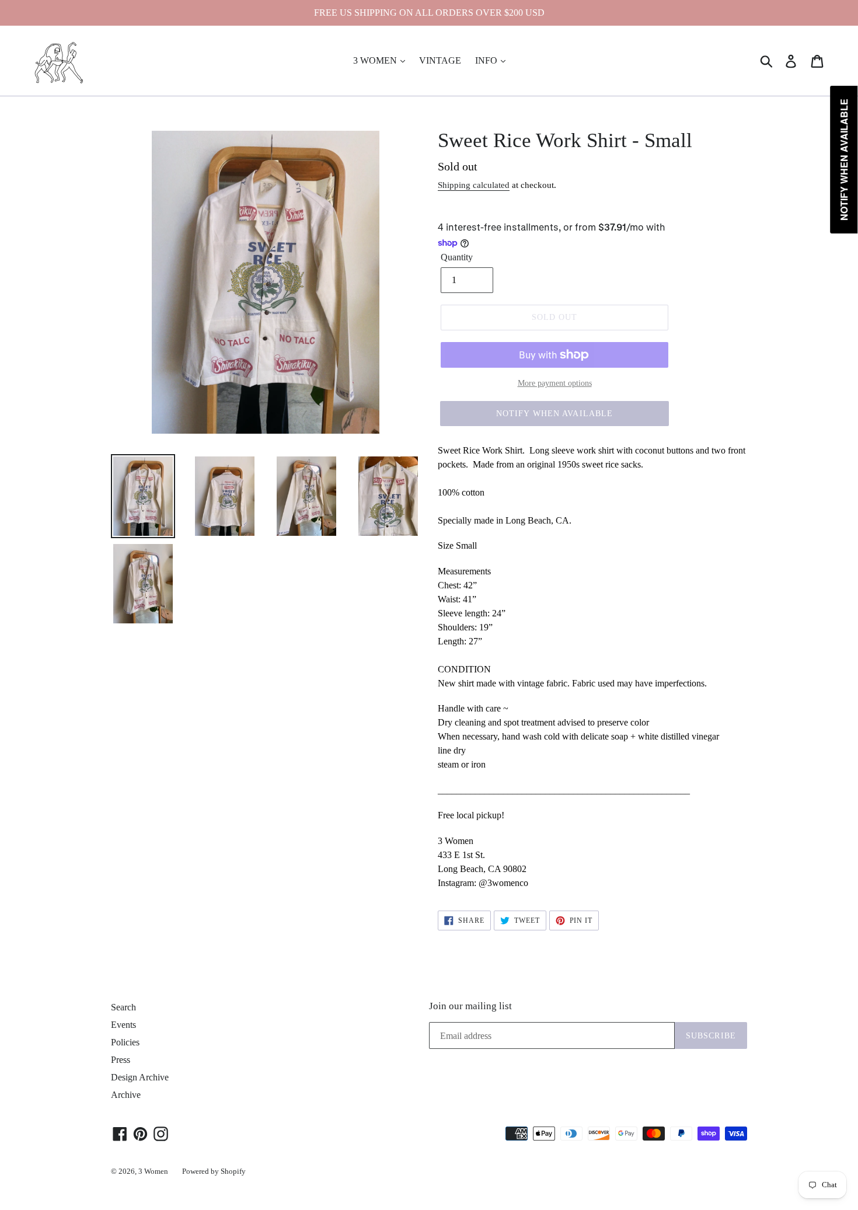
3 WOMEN (376, 60)
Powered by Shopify (214, 1171)
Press (120, 1060)
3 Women (153, 1171)
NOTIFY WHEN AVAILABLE (554, 413)
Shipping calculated (474, 185)
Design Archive (140, 1077)
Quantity (457, 257)
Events (123, 1025)
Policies (125, 1042)
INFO (487, 60)
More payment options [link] (555, 383)
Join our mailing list (470, 1006)
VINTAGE (440, 60)
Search (123, 1007)
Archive (126, 1095)
